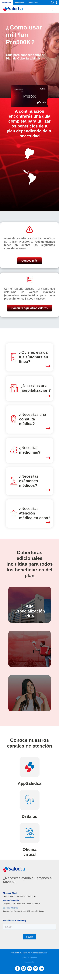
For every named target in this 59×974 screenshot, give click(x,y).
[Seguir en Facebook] (17, 968)
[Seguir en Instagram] (23, 968)
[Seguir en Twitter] (35, 968)
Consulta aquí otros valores (29, 308)
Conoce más (29, 260)
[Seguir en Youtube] (29, 968)
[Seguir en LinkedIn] (41, 968)
